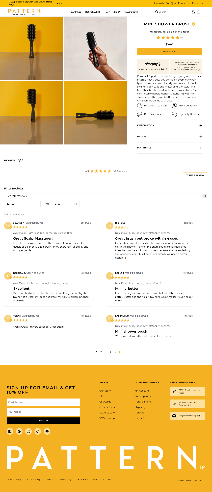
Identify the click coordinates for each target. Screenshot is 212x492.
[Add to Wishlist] (193, 24)
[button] (57, 3)
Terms (50, 479)
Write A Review (195, 175)
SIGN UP (43, 421)
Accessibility (66, 479)
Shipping (140, 407)
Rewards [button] (159, 3)
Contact (139, 418)
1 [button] (96, 352)
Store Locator (107, 412)
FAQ (102, 396)
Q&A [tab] (20, 160)
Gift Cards (105, 401)
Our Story (105, 390)
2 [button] (101, 352)
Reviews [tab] (9, 160)
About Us (197, 3)
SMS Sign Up (107, 418)
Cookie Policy (34, 479)
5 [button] (115, 352)
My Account (142, 390)
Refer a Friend (143, 401)
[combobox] (22, 204)
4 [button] (110, 352)
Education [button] (184, 3)
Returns (139, 412)
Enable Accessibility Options (94, 479)
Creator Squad (107, 407)
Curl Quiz (171, 3)
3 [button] (105, 352)
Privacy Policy (14, 479)
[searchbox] (103, 196)
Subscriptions (143, 396)
